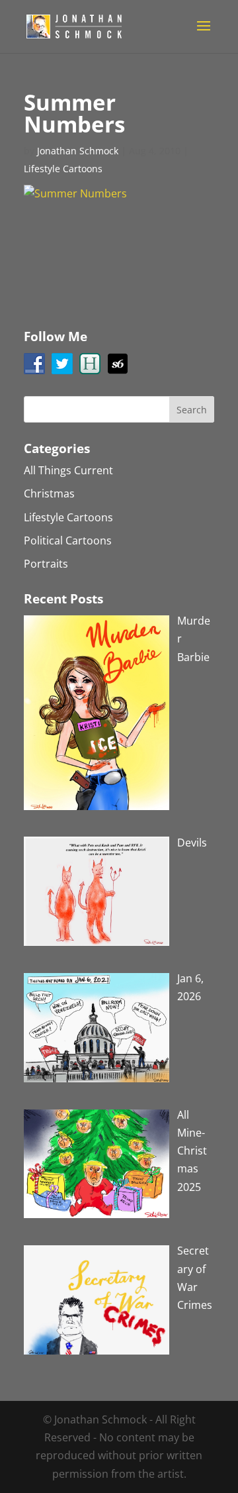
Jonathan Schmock (77, 150)
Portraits (46, 563)
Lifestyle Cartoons (63, 168)
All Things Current (68, 470)
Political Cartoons (68, 540)
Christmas (49, 493)
